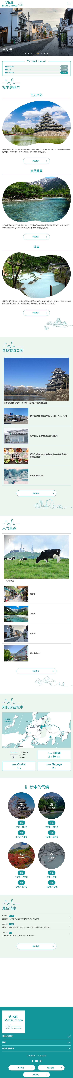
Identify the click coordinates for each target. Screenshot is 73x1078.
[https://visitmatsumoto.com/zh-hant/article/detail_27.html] (36, 436)
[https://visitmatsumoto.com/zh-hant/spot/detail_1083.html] (36, 594)
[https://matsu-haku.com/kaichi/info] (36, 66)
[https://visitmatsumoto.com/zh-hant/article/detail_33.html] (36, 416)
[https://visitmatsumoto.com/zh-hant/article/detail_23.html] (36, 381)
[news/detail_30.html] (36, 917)
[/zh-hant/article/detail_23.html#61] (21, 815)
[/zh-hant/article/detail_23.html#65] (51, 865)
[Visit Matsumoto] (12, 3)
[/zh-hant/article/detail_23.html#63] (21, 865)
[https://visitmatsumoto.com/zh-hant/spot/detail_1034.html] (36, 559)
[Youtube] (36, 1061)
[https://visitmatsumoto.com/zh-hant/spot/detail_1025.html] (36, 614)
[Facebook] (33, 1061)
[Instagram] (40, 1061)
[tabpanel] (36, 32)
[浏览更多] (36, 32)
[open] (36, 69)
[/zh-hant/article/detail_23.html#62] (51, 815)
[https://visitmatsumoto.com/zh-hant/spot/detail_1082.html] (36, 633)
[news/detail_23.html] (36, 934)
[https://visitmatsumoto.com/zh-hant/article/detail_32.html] (36, 475)
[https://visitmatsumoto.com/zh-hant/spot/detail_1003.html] (36, 653)
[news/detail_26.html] (36, 926)
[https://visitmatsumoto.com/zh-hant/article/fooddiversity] (36, 456)
